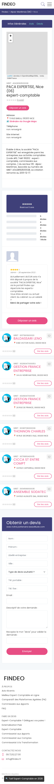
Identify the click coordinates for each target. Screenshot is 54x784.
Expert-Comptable (11, 729)
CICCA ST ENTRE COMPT (26, 461)
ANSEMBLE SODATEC (30, 491)
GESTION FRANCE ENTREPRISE (27, 368)
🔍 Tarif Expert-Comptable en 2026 (24, 778)
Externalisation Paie (12, 725)
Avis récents (8, 690)
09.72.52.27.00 (13, 754)
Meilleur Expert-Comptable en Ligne (20, 695)
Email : (9, 595)
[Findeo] (14, 677)
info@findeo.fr (13, 759)
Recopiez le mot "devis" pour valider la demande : (26, 633)
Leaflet (9, 76)
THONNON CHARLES (29, 431)
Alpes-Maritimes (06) (20, 11)
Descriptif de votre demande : (22, 607)
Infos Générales (17, 23)
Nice (35, 11)
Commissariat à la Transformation (20, 742)
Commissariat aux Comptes (17, 738)
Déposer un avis (17, 107)
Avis (31, 23)
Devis (40, 23)
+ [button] (11, 36)
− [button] (11, 40)
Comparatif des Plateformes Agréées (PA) (24, 699)
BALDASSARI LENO (28, 338)
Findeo (8, 4)
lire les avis (42, 351)
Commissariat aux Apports (16, 733)
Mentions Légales (10, 774)
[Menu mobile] (49, 5)
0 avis (20, 100)
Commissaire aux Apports (15, 704)
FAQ (4, 708)
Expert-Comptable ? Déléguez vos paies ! (23, 720)
